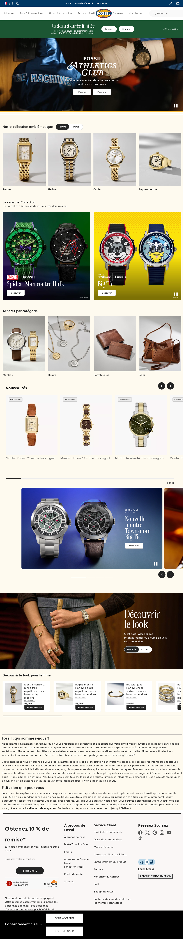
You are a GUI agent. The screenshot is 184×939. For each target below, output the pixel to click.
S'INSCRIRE (30, 870)
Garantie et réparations (108, 839)
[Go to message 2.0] (67, 3)
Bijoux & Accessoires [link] (60, 13)
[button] (9, 3)
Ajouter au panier (34, 707)
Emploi (68, 852)
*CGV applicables (170, 29)
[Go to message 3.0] (69, 3)
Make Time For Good (76, 844)
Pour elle (101, 91)
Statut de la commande (108, 832)
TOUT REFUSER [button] (64, 931)
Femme (109, 29)
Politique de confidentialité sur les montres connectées (112, 901)
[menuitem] (9, 13)
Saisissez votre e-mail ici (20, 859)
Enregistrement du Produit (110, 862)
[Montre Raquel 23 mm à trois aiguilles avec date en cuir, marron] (32, 425)
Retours (98, 869)
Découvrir (103, 3)
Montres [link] (9, 13)
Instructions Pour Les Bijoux (110, 854)
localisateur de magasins (40, 808)
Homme (126, 29)
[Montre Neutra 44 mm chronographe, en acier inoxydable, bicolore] (141, 425)
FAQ (96, 884)
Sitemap (69, 881)
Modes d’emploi (104, 847)
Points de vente (73, 874)
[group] (91, 528)
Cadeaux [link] (118, 13)
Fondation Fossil (74, 866)
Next (177, 696)
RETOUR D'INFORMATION (155, 876)
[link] (46, 256)
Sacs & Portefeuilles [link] (31, 13)
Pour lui (82, 91)
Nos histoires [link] (136, 13)
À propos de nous (74, 837)
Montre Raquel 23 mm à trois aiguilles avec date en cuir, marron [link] (50, 458)
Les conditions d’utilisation (22, 898)
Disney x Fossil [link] (86, 13)
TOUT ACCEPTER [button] (64, 918)
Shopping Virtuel (104, 891)
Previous (6, 696)
